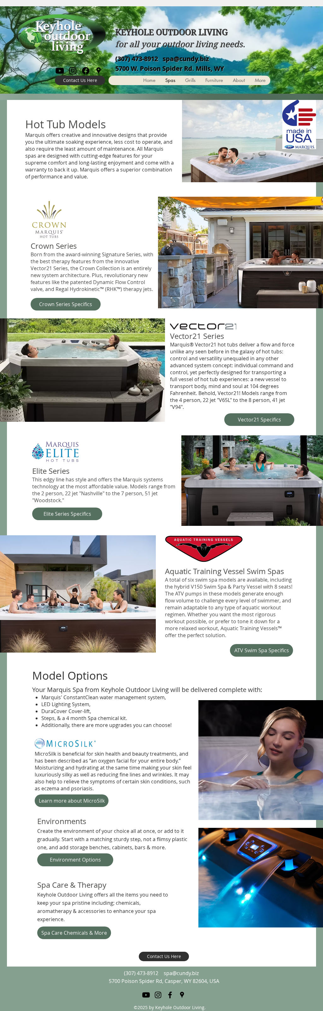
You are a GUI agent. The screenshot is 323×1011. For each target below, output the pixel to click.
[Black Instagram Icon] (73, 71)
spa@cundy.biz (186, 59)
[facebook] (170, 995)
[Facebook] (86, 71)
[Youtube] (60, 71)
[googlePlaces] (98, 71)
